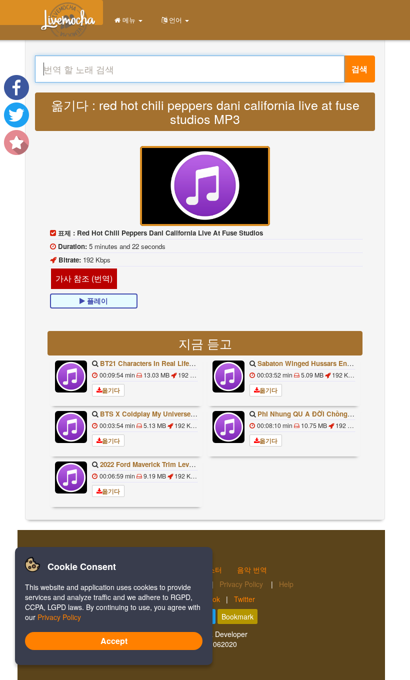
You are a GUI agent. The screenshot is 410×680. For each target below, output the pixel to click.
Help (286, 584)
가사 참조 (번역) (84, 278)
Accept (114, 640)
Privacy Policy (242, 584)
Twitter (244, 599)
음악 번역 (252, 569)
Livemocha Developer (213, 634)
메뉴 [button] (129, 19)
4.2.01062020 (215, 644)
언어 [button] (175, 19)
